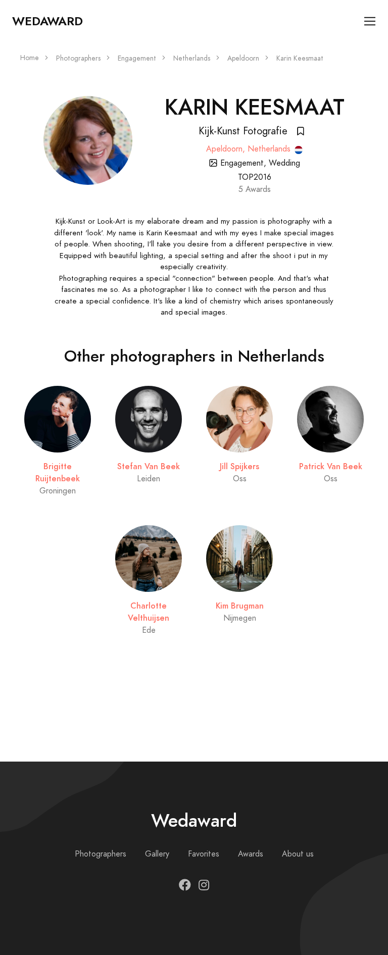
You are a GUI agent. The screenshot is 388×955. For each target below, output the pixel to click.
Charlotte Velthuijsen (148, 612)
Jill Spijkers (239, 466)
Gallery (157, 854)
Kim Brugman (240, 606)
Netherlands (191, 58)
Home (29, 58)
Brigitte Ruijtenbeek (57, 472)
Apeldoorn (243, 58)
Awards (250, 854)
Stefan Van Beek (148, 466)
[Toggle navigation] (370, 21)
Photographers (78, 58)
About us (298, 854)
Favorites (203, 854)
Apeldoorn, (227, 149)
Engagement (137, 58)
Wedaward (47, 21)
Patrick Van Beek (330, 466)
